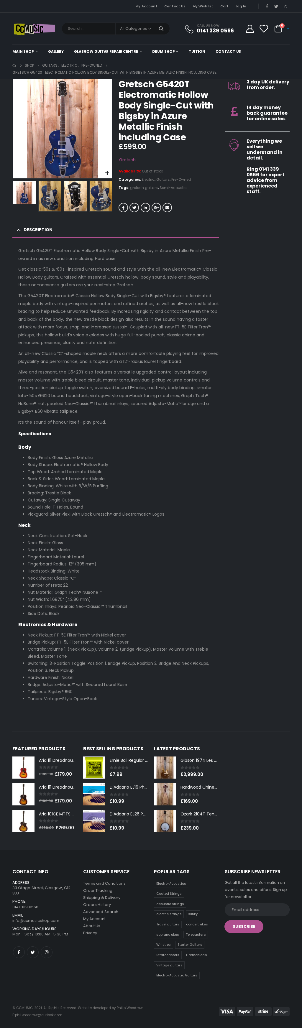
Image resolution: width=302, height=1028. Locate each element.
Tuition (197, 51)
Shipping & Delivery (101, 897)
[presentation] (13, 128)
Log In (241, 6)
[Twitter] (276, 6)
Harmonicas (196, 955)
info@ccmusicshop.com (35, 920)
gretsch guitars (144, 187)
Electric (148, 179)
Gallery (56, 51)
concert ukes (197, 924)
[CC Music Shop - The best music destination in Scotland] (34, 29)
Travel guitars (168, 924)
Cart (224, 6)
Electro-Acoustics (171, 883)
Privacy (90, 933)
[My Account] (250, 29)
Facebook (123, 207)
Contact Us (175, 6)
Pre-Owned (181, 179)
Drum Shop (163, 51)
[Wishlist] (263, 29)
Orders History (97, 904)
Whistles (163, 944)
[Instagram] (285, 6)
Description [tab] (38, 230)
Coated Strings (169, 893)
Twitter (134, 207)
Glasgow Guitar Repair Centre (106, 51)
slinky (193, 914)
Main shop (23, 51)
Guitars (163, 179)
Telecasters (196, 934)
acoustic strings (170, 904)
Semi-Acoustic (173, 187)
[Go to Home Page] (14, 65)
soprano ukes (167, 934)
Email (167, 207)
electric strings (169, 914)
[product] (23, 767)
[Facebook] (267, 6)
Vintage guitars (169, 965)
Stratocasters (168, 955)
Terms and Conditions (104, 883)
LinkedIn (145, 207)
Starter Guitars (190, 944)
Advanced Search (100, 911)
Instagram (46, 952)
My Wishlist (203, 6)
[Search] (161, 28)
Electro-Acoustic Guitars (177, 975)
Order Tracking (97, 890)
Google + (156, 207)
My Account (146, 6)
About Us (92, 926)
